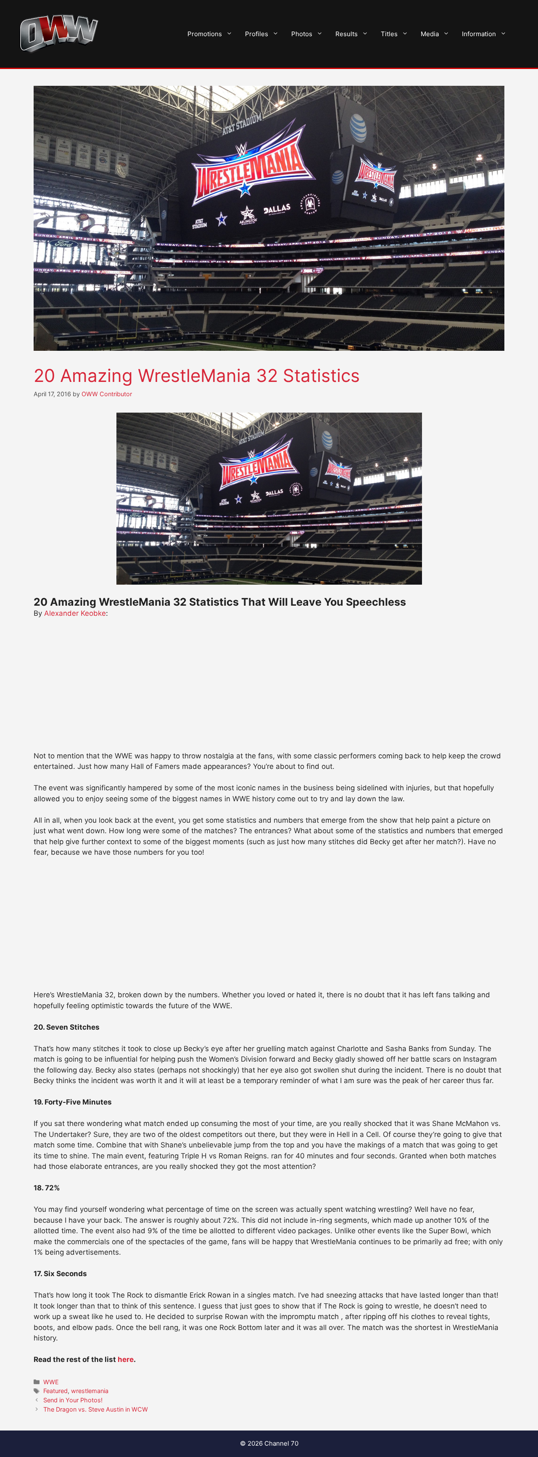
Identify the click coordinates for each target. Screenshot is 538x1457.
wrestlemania (89, 1390)
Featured (55, 1390)
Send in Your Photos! (73, 1400)
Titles (389, 34)
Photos (301, 34)
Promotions (204, 34)
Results (346, 34)
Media (430, 34)
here (126, 1359)
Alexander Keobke (75, 613)
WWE (51, 1381)
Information (479, 34)
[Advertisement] (269, 688)
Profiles (256, 34)
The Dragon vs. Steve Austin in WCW (95, 1409)
